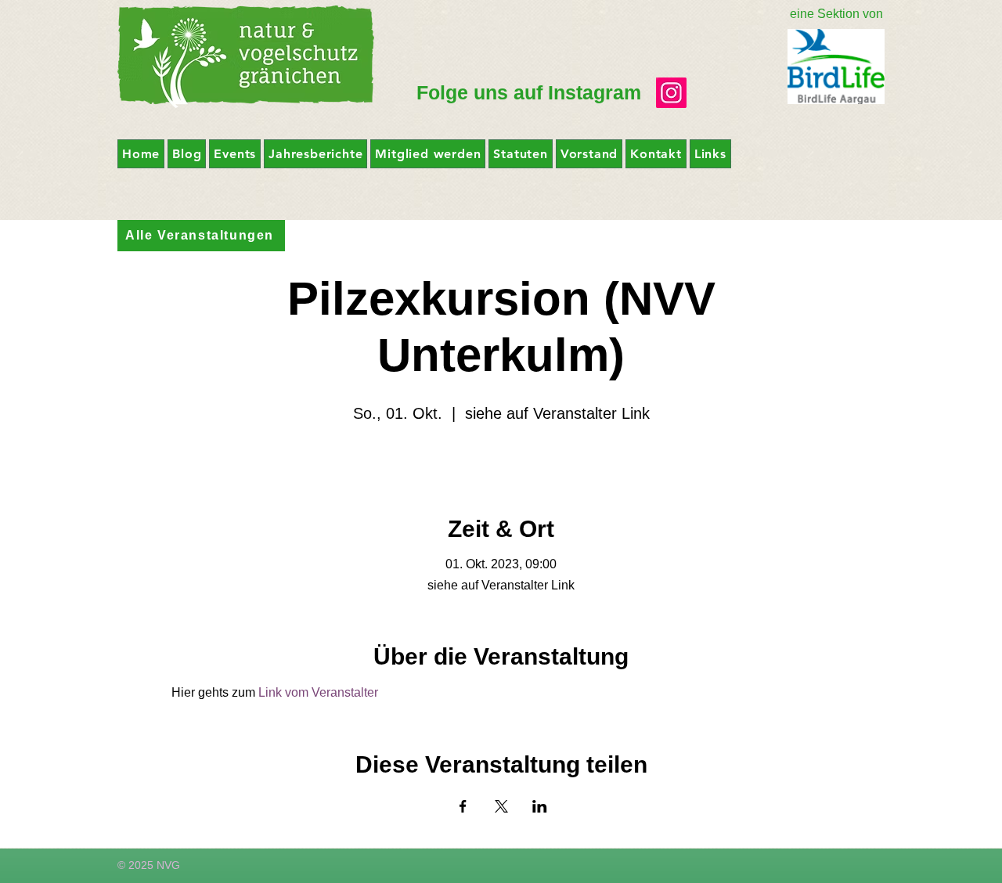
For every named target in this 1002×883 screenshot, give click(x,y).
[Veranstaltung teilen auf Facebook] (463, 806)
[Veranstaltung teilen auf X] (501, 806)
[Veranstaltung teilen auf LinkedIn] (539, 806)
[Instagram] (671, 92)
